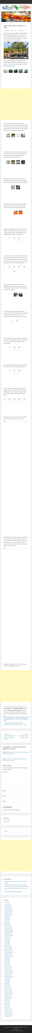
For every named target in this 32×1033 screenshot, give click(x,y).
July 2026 (7, 902)
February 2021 (8, 926)
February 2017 (8, 1009)
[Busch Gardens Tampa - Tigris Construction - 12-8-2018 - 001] (6, 268)
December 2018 (9, 971)
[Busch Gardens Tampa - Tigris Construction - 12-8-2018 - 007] (11, 295)
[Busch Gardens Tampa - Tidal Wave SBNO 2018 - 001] (6, 71)
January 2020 (8, 949)
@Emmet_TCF (25, 717)
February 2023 (8, 906)
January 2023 (8, 907)
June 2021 (7, 919)
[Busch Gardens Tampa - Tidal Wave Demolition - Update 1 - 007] (21, 71)
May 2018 (7, 983)
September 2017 (9, 997)
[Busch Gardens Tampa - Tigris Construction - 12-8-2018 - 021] (21, 400)
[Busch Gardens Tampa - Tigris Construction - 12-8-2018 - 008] (16, 295)
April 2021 (7, 923)
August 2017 (8, 998)
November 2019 (9, 952)
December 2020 (9, 930)
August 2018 (8, 978)
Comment (5, 772)
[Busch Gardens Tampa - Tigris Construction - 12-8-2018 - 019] (16, 400)
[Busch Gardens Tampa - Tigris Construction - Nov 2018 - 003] (18, 162)
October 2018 (8, 974)
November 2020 (9, 931)
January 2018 (8, 990)
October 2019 (8, 954)
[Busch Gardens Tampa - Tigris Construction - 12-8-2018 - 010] (13, 321)
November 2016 (9, 1014)
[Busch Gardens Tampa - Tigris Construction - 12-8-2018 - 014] (21, 348)
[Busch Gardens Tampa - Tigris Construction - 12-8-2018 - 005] (16, 268)
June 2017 (7, 1002)
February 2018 (8, 988)
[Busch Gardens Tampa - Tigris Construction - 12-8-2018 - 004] (16, 272)
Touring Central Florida (18, 1027)
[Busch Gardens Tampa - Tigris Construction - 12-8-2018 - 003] (25, 268)
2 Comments (21, 30)
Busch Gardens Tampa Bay (16, 722)
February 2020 (8, 947)
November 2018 (9, 973)
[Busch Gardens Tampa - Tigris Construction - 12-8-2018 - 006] (11, 268)
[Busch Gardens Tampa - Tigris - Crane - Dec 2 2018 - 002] (13, 187)
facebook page (24, 718)
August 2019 (8, 957)
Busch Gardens (15, 724)
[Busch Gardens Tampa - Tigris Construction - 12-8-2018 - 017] (21, 372)
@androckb (18, 717)
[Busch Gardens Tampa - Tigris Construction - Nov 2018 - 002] (13, 162)
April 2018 (7, 985)
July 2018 (7, 980)
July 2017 (7, 1000)
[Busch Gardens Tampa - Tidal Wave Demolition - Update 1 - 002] (11, 71)
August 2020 (8, 937)
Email (4, 796)
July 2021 (7, 918)
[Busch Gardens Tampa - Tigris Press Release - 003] (13, 135)
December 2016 (9, 1012)
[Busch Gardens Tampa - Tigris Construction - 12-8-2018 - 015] (11, 372)
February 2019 (8, 967)
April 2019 (7, 964)
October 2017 (8, 995)
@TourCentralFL (11, 717)
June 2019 (7, 961)
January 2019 (8, 969)
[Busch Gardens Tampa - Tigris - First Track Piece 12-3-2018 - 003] (21, 212)
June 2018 (7, 981)
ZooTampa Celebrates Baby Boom (13, 891)
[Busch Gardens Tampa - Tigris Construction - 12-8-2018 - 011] (18, 321)
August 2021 (8, 916)
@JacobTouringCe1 (8, 718)
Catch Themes (19, 1030)
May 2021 (7, 921)
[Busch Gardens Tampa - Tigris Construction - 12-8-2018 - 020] (6, 400)
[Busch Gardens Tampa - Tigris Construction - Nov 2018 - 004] (23, 162)
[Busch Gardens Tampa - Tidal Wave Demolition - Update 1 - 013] (25, 71)
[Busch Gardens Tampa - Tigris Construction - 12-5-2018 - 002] (16, 239)
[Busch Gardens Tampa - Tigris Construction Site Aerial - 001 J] (8, 162)
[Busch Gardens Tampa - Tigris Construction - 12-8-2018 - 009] (21, 295)
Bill (15, 30)
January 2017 (8, 1010)
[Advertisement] (16, 104)
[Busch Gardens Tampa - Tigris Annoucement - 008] (8, 135)
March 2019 (8, 966)
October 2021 (8, 913)
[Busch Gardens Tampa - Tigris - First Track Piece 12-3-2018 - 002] (16, 212)
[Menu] (2, 2)
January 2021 (8, 928)
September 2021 (9, 914)
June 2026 (7, 904)
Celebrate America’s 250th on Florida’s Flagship (16, 886)
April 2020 (7, 943)
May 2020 (7, 942)
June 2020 (7, 940)
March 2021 (8, 924)
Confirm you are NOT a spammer (11, 809)
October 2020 (8, 933)
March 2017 (8, 1007)
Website (4, 801)
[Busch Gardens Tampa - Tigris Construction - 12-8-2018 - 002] (21, 268)
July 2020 (7, 938)
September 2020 (9, 935)
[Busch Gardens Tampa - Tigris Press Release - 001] (23, 135)
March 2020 (8, 945)
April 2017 (7, 1005)
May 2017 (7, 1004)
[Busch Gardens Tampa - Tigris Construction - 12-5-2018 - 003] (21, 239)
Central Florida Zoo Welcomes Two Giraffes (15, 884)
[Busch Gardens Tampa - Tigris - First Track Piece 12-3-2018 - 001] (11, 213)
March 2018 (8, 986)
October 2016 (8, 1016)
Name (4, 790)
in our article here (20, 130)
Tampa (21, 724)
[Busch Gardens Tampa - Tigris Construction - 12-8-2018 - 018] (11, 400)
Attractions (7, 722)
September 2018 (9, 976)
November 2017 (9, 993)
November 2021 (9, 911)
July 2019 (7, 959)
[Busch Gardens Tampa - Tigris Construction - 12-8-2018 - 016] (16, 372)
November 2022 (9, 909)
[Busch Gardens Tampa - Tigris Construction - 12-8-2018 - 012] (11, 348)
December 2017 (9, 992)
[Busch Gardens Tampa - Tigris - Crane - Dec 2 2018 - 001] (18, 187)
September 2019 (9, 955)
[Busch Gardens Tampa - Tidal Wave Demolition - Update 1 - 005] (16, 71)
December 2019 (9, 950)
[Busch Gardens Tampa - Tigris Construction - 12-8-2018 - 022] (25, 400)
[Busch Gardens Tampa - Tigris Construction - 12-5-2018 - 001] (11, 239)
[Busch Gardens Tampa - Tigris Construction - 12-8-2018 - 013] (16, 348)
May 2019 (7, 962)
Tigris (25, 724)
